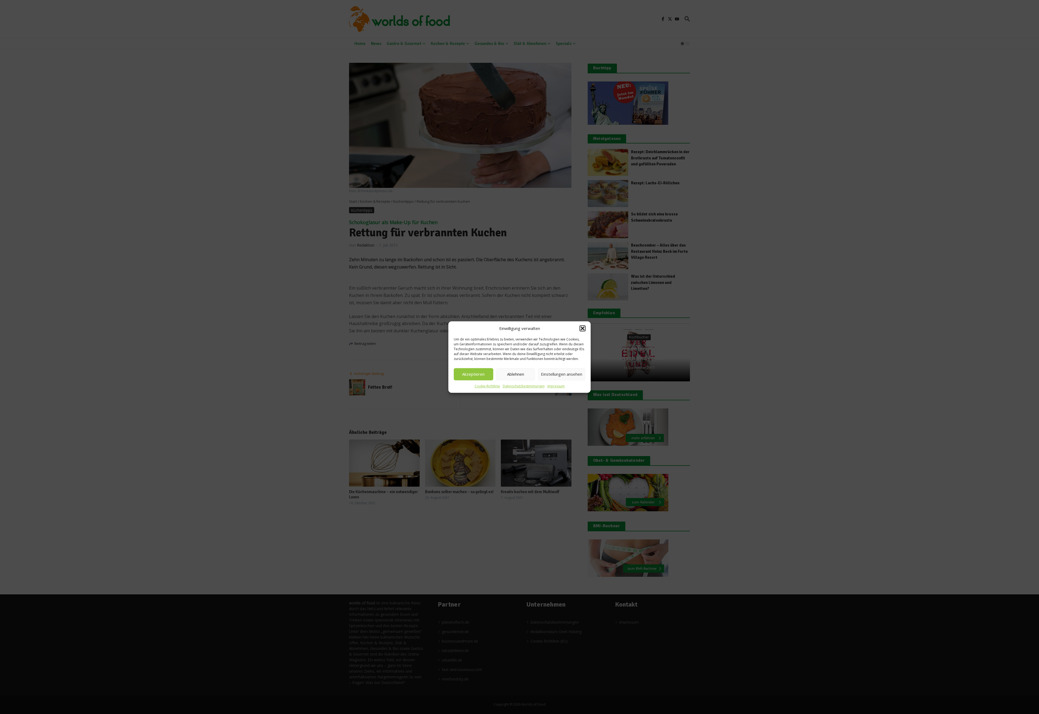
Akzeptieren (473, 374)
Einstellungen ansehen (561, 374)
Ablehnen (515, 374)
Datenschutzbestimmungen (524, 386)
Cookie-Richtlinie (487, 386)
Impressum (556, 386)
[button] (582, 328)
